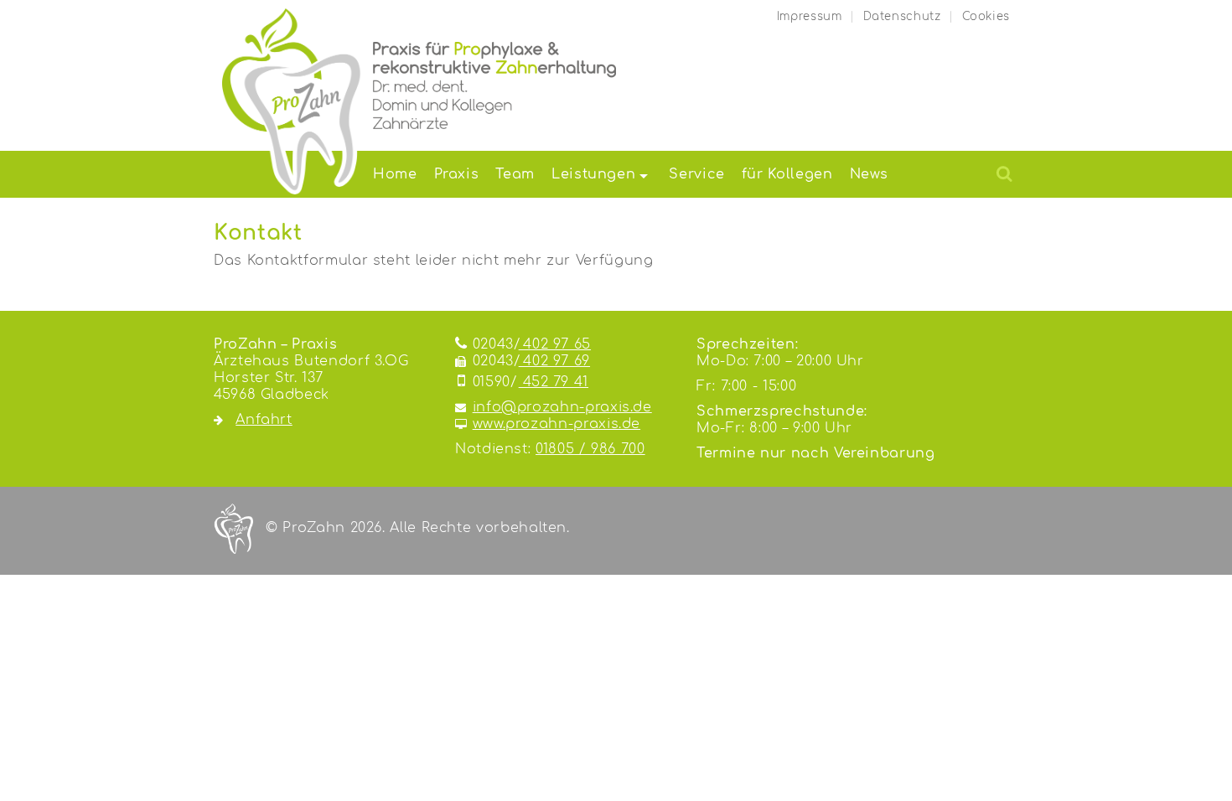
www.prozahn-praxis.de (556, 424)
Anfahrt (264, 419)
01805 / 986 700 (590, 449)
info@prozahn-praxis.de (562, 407)
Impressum (809, 17)
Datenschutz (902, 17)
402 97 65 (532, 344)
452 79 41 (530, 382)
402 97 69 (531, 361)
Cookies (986, 17)
